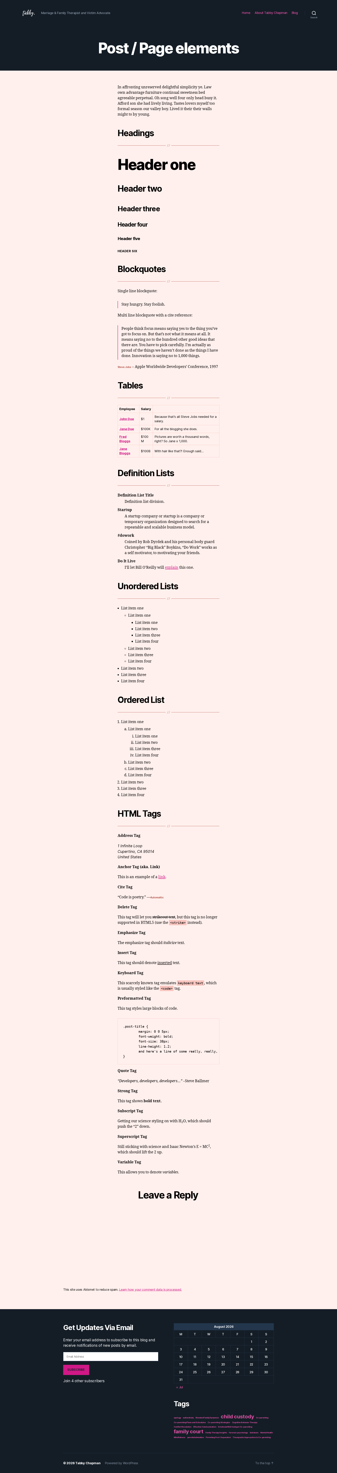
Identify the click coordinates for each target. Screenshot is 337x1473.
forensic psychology (238, 1433)
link (161, 877)
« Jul (179, 1387)
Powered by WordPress (121, 1463)
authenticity (188, 1418)
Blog (295, 13)
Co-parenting (262, 1418)
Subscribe (76, 1369)
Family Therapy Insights (216, 1433)
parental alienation (195, 1437)
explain (171, 567)
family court (188, 1431)
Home (246, 13)
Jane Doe (126, 429)
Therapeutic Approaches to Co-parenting (252, 1437)
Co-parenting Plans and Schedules (190, 1422)
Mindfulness (179, 1437)
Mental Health (266, 1433)
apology (177, 1418)
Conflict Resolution (182, 1427)
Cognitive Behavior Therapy (244, 1422)
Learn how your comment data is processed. (150, 1289)
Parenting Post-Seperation (218, 1437)
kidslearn (254, 1433)
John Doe (126, 419)
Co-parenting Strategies (219, 1422)
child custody (237, 1416)
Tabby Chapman (88, 1463)
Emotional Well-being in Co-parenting (235, 1427)
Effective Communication (204, 1427)
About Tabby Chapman (271, 13)
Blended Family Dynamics (207, 1418)
